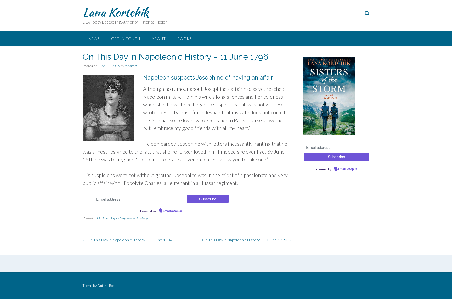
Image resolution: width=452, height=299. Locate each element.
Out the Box (105, 286)
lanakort (131, 66)
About (159, 38)
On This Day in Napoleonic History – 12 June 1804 (127, 240)
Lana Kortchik (116, 12)
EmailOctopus (172, 211)
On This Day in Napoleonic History (122, 218)
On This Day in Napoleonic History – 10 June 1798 (247, 240)
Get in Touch (125, 38)
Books (184, 38)
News (94, 38)
